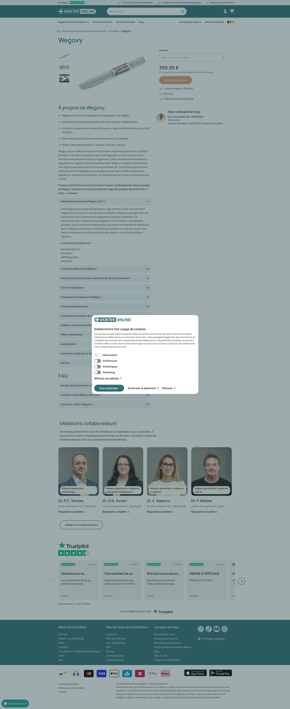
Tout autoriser (108, 388)
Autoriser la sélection (142, 388)
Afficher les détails (106, 378)
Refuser (167, 388)
